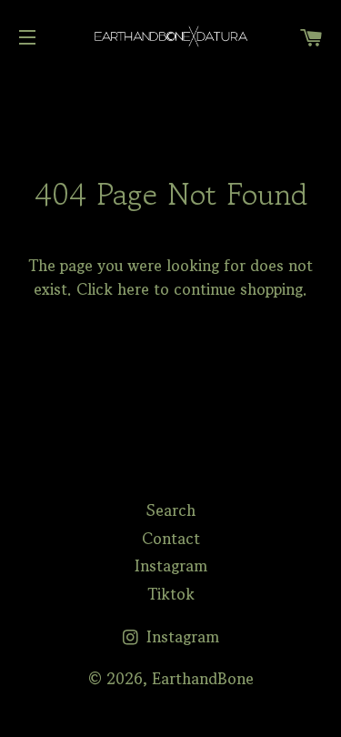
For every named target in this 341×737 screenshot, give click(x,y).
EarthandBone (203, 678)
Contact (171, 538)
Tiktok (171, 593)
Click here (112, 289)
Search (171, 510)
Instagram (171, 565)
